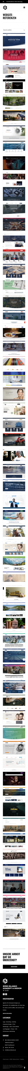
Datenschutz (16, 1059)
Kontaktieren (14, 966)
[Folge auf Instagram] (6, 994)
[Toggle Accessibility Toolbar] (25, 1068)
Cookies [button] (22, 1059)
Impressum (6, 1059)
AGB (11, 1059)
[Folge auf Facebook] (4, 994)
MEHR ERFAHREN (7, 1013)
